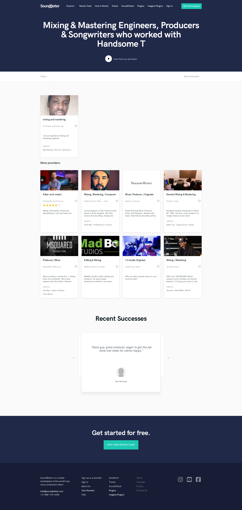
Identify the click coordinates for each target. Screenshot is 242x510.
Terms (139, 478)
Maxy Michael (48, 150)
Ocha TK (57, 150)
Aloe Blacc (47, 291)
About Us (86, 486)
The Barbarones (99, 225)
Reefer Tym (170, 225)
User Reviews (88, 490)
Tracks (115, 6)
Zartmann (170, 291)
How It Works (101, 6)
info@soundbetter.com (51, 491)
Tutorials (140, 482)
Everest (109, 225)
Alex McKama (121, 381)
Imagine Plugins (155, 6)
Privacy (139, 486)
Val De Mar (88, 225)
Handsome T (66, 150)
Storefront (114, 478)
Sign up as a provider (92, 478)
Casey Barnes (48, 294)
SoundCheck (127, 6)
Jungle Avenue (181, 225)
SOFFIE (187, 291)
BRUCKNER (179, 291)
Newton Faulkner (58, 291)
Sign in (169, 6)
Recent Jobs (85, 6)
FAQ (84, 494)
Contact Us (141, 490)
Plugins (140, 6)
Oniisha (191, 225)
